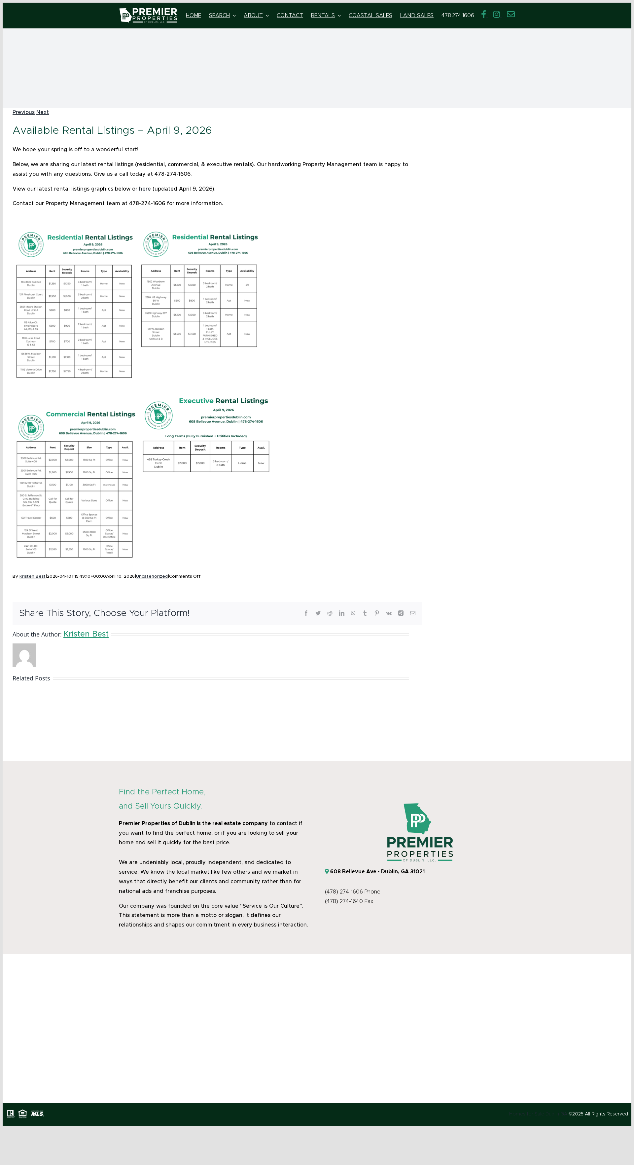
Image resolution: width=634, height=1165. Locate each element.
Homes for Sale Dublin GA (538, 1114)
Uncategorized (152, 576)
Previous (24, 112)
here (145, 189)
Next (42, 112)
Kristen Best (32, 576)
